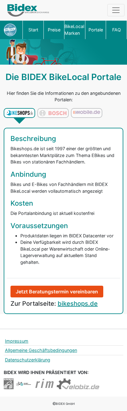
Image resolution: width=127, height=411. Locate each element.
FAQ (116, 29)
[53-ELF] (23, 383)
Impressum (16, 341)
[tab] (19, 113)
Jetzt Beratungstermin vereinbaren (57, 291)
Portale (95, 29)
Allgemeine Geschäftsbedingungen (41, 350)
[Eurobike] (9, 383)
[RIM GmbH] (45, 383)
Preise (54, 29)
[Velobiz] (78, 383)
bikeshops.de (78, 303)
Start (33, 29)
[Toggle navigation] (116, 10)
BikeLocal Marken (74, 30)
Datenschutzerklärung (27, 359)
